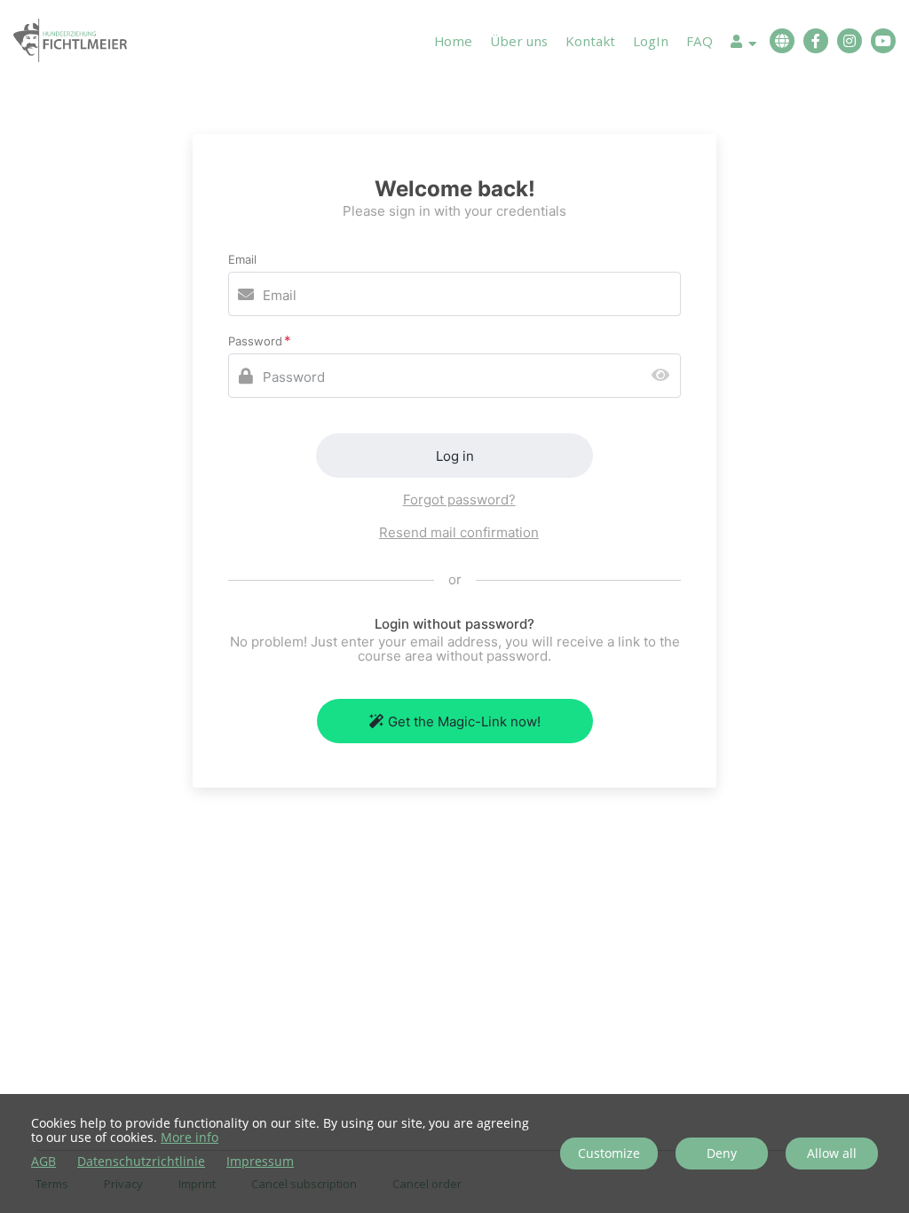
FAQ (699, 41)
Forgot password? (459, 499)
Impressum (260, 1161)
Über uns (519, 41)
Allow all (832, 1153)
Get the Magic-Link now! (464, 721)
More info (189, 1137)
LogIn (650, 41)
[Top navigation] (743, 44)
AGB (43, 1161)
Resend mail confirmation (459, 532)
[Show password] (664, 376)
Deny (722, 1153)
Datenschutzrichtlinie (141, 1161)
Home (453, 41)
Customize (609, 1153)
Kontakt (590, 41)
